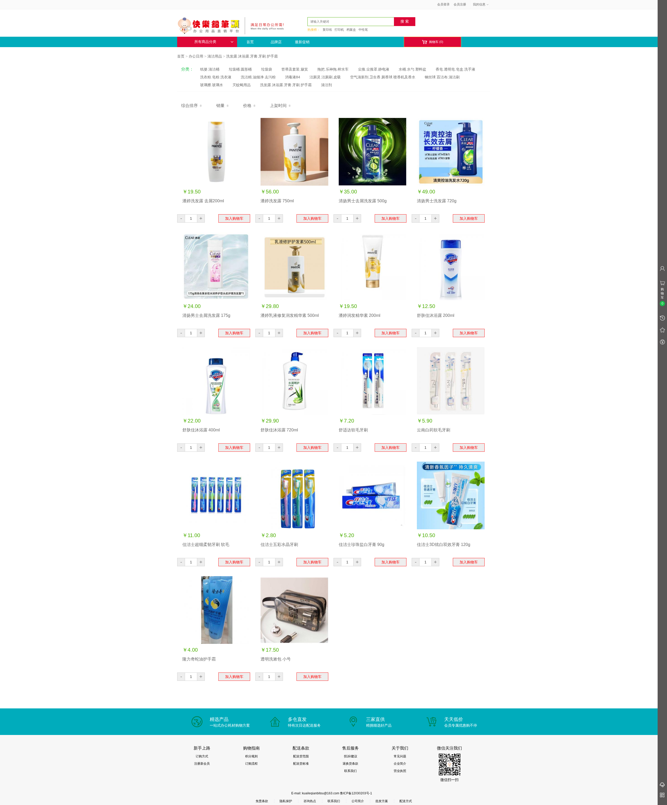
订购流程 (251, 763)
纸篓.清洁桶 (209, 69)
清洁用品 (214, 56)
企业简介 (400, 763)
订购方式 (202, 756)
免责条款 (262, 801)
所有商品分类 (205, 42)
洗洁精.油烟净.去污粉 (258, 77)
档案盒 (351, 30)
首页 (250, 42)
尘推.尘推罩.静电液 (373, 69)
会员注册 (460, 4)
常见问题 (400, 756)
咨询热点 (310, 801)
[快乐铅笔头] (233, 25)
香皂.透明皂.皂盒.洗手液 (455, 69)
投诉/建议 (350, 756)
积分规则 (251, 756)
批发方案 (381, 801)
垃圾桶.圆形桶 (240, 69)
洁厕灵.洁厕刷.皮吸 (325, 77)
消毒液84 (292, 77)
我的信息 (479, 4)
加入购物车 (234, 218)
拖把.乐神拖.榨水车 (333, 69)
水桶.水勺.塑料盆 (412, 69)
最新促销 (302, 42)
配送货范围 (301, 756)
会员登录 (443, 4)
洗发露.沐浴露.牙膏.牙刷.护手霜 (252, 56)
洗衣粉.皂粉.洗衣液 (215, 77)
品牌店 (276, 42)
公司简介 (357, 801)
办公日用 (196, 56)
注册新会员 (202, 763)
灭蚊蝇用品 (241, 85)
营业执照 (400, 771)
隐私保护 (286, 801)
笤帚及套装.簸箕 (294, 69)
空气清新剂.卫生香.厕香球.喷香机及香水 (382, 77)
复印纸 (327, 30)
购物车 (432, 42)
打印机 (339, 30)
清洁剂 (326, 85)
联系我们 (350, 771)
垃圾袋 (266, 69)
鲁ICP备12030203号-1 (356, 793)
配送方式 (405, 801)
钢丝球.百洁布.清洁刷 (442, 77)
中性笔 (363, 30)
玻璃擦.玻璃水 (211, 85)
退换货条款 (350, 763)
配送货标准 (301, 763)
